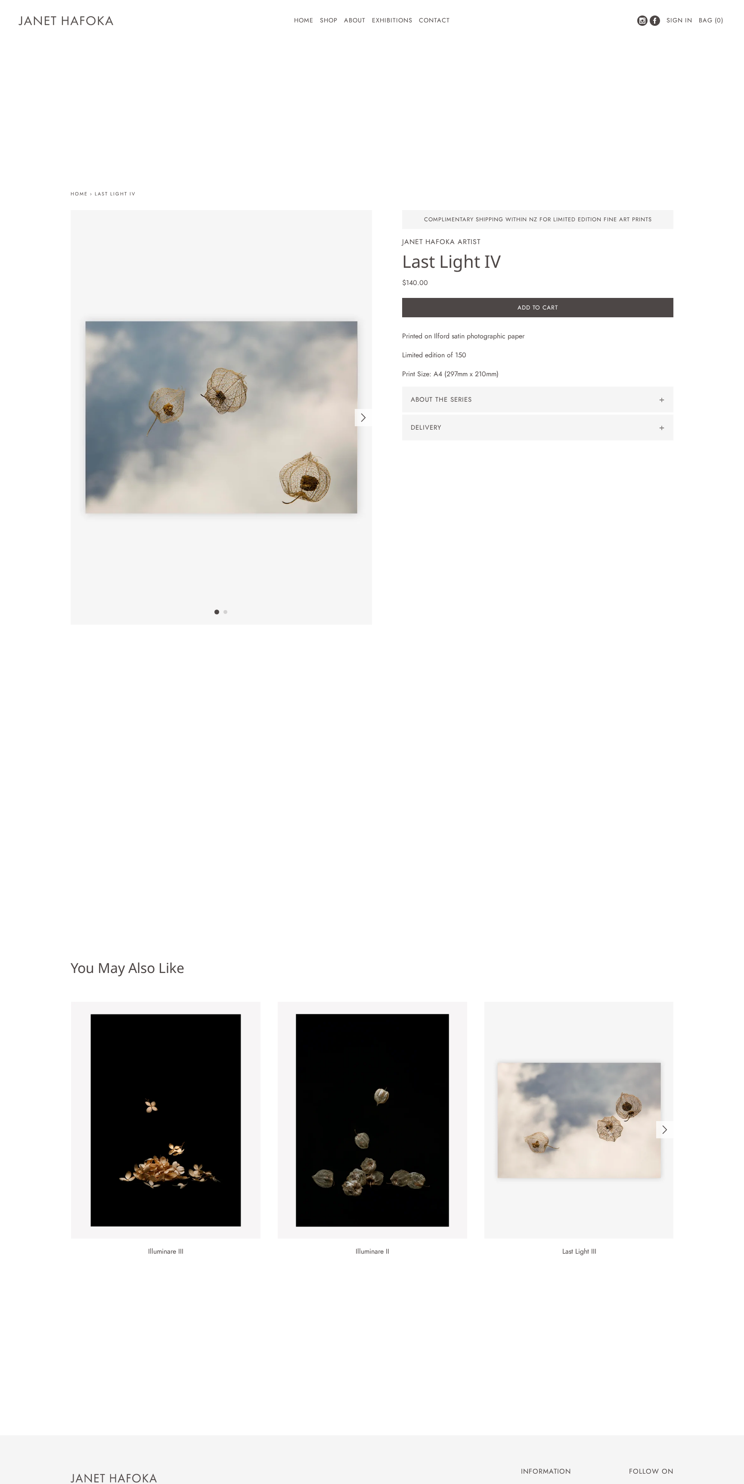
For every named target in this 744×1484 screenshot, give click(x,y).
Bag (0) (711, 20)
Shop (329, 20)
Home (303, 20)
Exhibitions (392, 20)
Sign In (679, 20)
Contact (434, 20)
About (355, 20)
